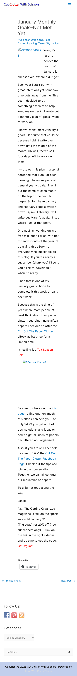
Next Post (68, 580)
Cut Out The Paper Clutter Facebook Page (37, 458)
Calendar (24, 39)
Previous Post (11, 580)
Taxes (41, 43)
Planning (32, 43)
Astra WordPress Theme (38, 671)
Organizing (37, 39)
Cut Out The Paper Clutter (35, 331)
